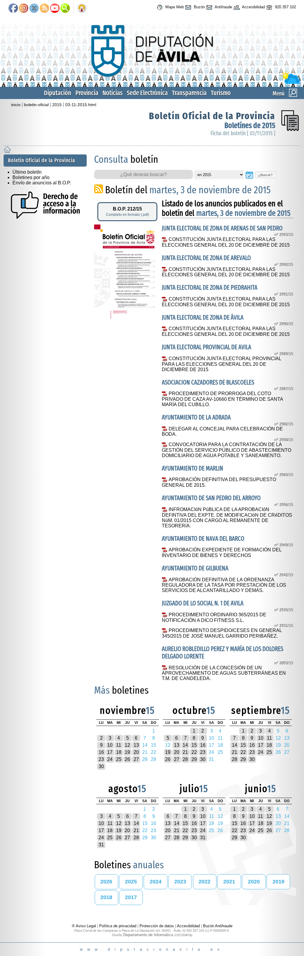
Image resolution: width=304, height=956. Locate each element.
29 (194, 759)
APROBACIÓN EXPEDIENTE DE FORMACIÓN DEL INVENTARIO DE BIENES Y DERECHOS (221, 552)
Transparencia (189, 93)
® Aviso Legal (84, 926)
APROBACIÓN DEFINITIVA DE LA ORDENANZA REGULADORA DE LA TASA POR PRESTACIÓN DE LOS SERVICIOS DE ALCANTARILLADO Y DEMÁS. (224, 585)
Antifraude (223, 7)
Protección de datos (157, 926)
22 (194, 752)
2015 (57, 104)
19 (127, 752)
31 (101, 844)
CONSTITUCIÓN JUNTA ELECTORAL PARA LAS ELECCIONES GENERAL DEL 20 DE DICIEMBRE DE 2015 (226, 242)
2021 (229, 882)
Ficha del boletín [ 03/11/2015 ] (242, 133)
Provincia (86, 93)
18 (118, 752)
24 (110, 759)
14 (185, 745)
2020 (254, 882)
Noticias (112, 93)
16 (101, 752)
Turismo (221, 93)
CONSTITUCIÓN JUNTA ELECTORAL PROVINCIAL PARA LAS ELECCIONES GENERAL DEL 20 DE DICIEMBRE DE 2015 (221, 364)
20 (136, 752)
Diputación (57, 93)
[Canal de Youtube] (55, 8)
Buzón (199, 7)
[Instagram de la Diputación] (23, 8)
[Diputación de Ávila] (152, 82)
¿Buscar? (265, 175)
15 (194, 745)
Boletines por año (31, 177)
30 (101, 766)
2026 (106, 882)
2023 (180, 882)
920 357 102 (285, 7)
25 (118, 759)
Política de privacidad (117, 926)
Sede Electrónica (147, 93)
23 (101, 759)
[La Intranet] (82, 8)
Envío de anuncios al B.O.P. (41, 182)
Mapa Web (174, 7)
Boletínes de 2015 (249, 125)
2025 (131, 882)
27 (136, 759)
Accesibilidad (253, 7)
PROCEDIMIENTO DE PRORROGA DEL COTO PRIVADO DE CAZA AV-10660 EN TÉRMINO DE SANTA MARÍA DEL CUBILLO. (222, 399)
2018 (106, 897)
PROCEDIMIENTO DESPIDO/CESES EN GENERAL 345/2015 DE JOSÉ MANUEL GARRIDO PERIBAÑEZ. (221, 633)
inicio (15, 104)
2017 (131, 897)
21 (185, 752)
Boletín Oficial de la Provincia (212, 116)
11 (118, 745)
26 (127, 759)
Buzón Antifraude (217, 926)
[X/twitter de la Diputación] (34, 8)
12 (127, 745)
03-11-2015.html (80, 104)
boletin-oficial (36, 104)
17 (110, 752)
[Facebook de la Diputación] (13, 8)
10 (110, 745)
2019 (278, 882)
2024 (156, 882)
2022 (204, 882)
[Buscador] (65, 8)
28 (185, 759)
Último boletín (27, 172)
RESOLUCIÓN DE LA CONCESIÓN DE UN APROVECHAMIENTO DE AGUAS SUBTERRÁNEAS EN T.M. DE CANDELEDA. (224, 673)
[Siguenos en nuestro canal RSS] (44, 8)
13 (136, 745)
